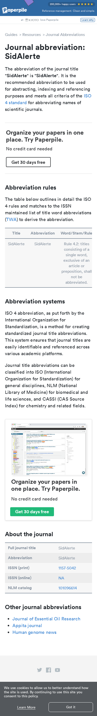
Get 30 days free (28, 162)
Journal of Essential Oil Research (46, 619)
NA (61, 577)
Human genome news (34, 632)
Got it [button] (70, 707)
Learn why (88, 20)
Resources (31, 34)
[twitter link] (39, 671)
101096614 (67, 587)
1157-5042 (67, 567)
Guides (11, 34)
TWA (11, 219)
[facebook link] (48, 671)
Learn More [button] (26, 707)
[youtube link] (57, 671)
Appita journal (27, 625)
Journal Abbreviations (65, 34)
